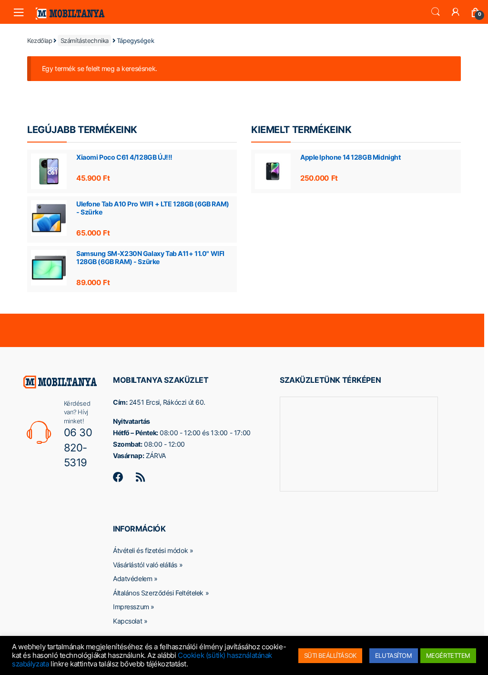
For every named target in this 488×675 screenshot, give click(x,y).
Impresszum (131, 607)
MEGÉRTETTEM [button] (448, 655)
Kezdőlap (39, 40)
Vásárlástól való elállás (145, 565)
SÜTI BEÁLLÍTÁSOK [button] (330, 655)
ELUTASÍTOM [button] (393, 655)
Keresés (435, 12)
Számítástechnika (85, 40)
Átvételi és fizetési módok (150, 550)
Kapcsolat (127, 621)
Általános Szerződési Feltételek (158, 593)
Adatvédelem (132, 578)
